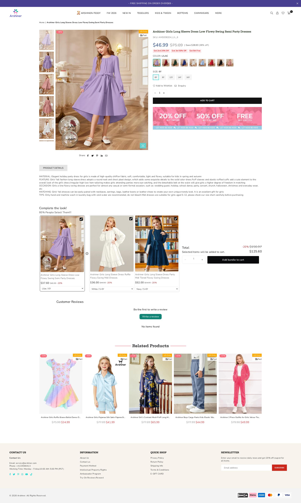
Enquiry (181, 85)
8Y (163, 77)
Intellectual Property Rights (93, 469)
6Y (156, 77)
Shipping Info (156, 465)
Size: (157, 71)
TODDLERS (143, 13)
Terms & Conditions (159, 469)
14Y (179, 77)
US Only (143, 31)
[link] (62, 244)
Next (145, 90)
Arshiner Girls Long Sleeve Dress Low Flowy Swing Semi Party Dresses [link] (60, 276)
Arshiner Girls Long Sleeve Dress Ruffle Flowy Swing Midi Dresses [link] (110, 276)
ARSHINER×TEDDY (90, 13)
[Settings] (277, 13)
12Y (171, 77)
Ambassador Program (90, 473)
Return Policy (156, 461)
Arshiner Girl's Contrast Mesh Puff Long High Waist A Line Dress (106, 417)
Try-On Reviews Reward (92, 477)
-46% (43, 356)
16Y (188, 77)
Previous (58, 90)
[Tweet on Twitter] (92, 155)
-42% (133, 356)
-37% (178, 356)
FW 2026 (111, 13)
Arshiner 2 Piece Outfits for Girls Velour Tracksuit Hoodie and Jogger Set (195, 417)
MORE (218, 13)
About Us (84, 458)
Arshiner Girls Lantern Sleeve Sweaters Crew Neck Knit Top (240, 417)
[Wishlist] (283, 13)
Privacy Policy (157, 458)
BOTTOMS (182, 13)
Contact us (85, 461)
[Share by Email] (106, 155)
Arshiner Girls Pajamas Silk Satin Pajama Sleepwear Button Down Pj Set (61, 417)
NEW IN (127, 13)
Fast (145, 35)
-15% (88, 356)
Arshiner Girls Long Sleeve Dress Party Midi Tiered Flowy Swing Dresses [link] (155, 276)
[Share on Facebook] (88, 155)
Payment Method (88, 465)
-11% (223, 356)
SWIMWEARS (201, 13)
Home (41, 22)
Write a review (150, 316)
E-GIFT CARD (157, 473)
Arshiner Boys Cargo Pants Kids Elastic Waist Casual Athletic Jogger (150, 417)
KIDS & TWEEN (163, 13)
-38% (59, 32)
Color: (160, 55)
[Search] (272, 13)
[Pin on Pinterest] (97, 155)
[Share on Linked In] (102, 155)
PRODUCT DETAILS (53, 167)
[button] (185, 260)
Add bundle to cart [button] (233, 260)
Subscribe (279, 468)
